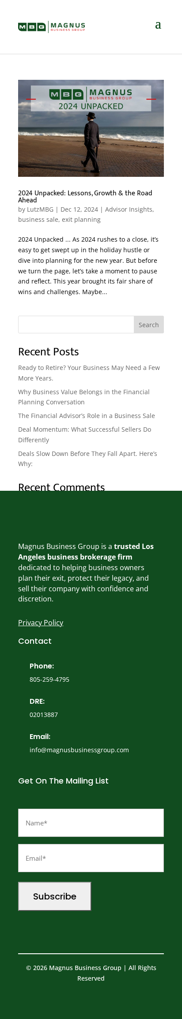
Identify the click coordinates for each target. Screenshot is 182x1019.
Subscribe (54, 896)
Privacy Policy (40, 622)
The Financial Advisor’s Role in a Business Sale (86, 415)
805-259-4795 (49, 679)
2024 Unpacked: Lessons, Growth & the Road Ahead (85, 196)
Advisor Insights (128, 209)
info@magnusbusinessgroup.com (79, 750)
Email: (40, 737)
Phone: (42, 666)
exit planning (81, 219)
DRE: (37, 701)
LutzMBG (40, 209)
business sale (38, 219)
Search (149, 325)
